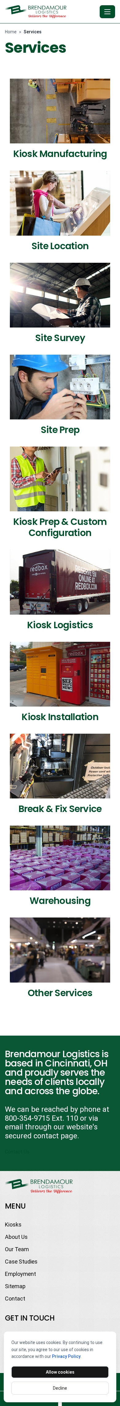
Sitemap (15, 1286)
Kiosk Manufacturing (60, 153)
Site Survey (60, 337)
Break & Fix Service (60, 808)
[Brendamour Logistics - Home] (51, 11)
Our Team (17, 1249)
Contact (15, 1298)
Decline (60, 1388)
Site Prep (60, 429)
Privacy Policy (66, 1356)
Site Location (60, 246)
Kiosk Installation (60, 717)
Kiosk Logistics (60, 625)
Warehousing (60, 900)
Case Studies (21, 1261)
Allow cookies (60, 1372)
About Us (16, 1237)
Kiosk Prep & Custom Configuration (60, 527)
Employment (20, 1274)
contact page (55, 1136)
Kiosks (13, 1224)
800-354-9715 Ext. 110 (41, 1118)
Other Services (60, 993)
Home (11, 31)
